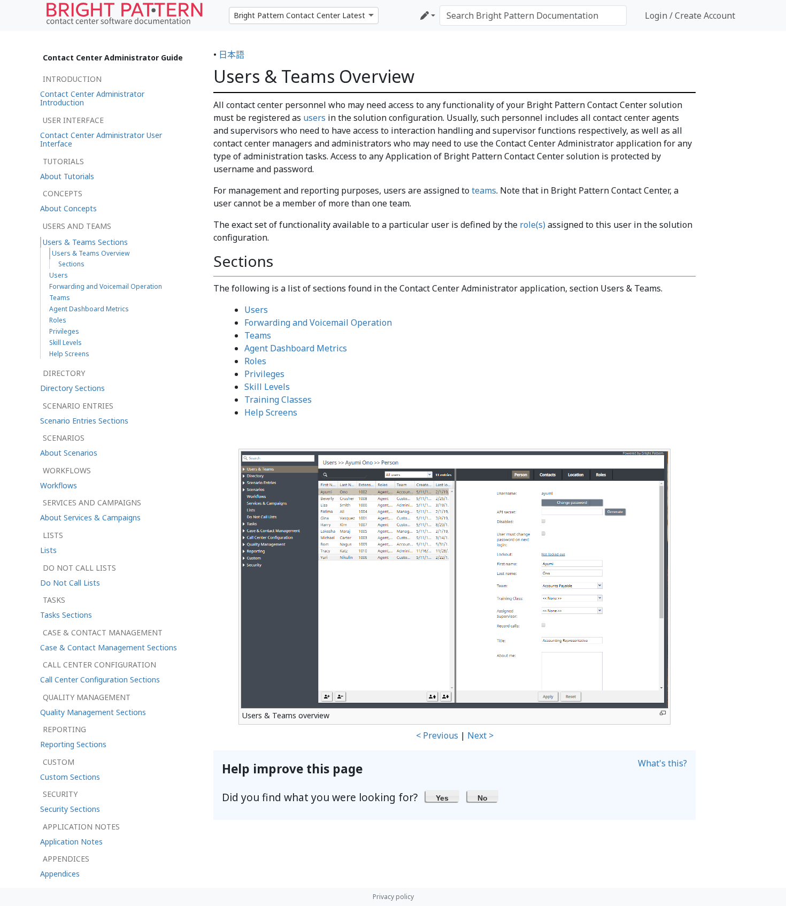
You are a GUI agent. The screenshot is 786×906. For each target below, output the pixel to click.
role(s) (532, 225)
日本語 (231, 54)
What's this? (662, 763)
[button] (442, 796)
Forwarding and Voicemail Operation (318, 322)
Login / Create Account (690, 15)
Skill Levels (267, 387)
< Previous (437, 735)
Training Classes (278, 399)
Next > (480, 735)
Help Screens (270, 412)
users (314, 118)
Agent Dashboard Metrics (295, 348)
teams (484, 190)
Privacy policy (393, 896)
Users (256, 310)
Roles (255, 361)
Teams (257, 335)
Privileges (264, 374)
